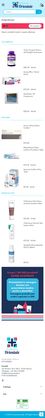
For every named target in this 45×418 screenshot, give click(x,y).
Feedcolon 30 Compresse (29, 95)
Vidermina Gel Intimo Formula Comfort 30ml (33, 202)
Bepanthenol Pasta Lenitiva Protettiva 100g (33, 148)
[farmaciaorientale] (22, 4)
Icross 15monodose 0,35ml (32, 126)
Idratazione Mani (8, 193)
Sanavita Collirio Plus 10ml (32, 170)
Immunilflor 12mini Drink (31, 73)
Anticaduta (6, 117)
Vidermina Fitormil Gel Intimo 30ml (33, 224)
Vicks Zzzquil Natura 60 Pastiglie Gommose (33, 51)
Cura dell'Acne (7, 41)
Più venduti (34, 26)
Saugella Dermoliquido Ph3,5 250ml (33, 246)
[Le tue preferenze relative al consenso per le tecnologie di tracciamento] (41, 414)
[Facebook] (3, 380)
